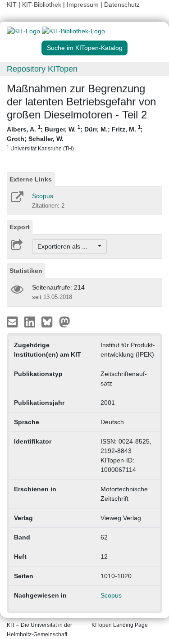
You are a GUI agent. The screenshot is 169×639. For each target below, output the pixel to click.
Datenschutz (122, 4)
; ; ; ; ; (75, 138)
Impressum (83, 4)
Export (19, 227)
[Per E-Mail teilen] (13, 321)
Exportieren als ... (66, 246)
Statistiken (25, 270)
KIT (12, 4)
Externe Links (30, 179)
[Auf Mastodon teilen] (64, 321)
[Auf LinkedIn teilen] (31, 321)
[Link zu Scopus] (16, 200)
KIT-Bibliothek (42, 4)
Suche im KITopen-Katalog (85, 47)
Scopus (42, 195)
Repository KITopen (42, 68)
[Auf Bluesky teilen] (49, 321)
